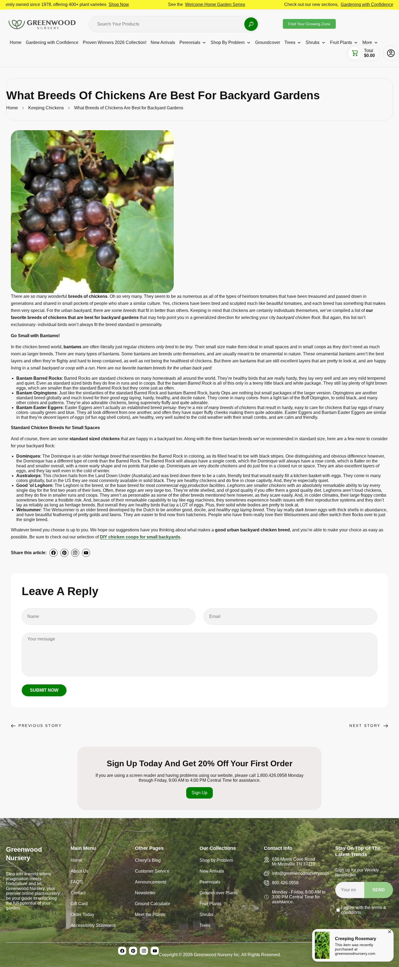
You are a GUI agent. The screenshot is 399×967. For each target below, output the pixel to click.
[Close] (389, 931)
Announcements (150, 882)
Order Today (82, 915)
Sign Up (199, 792)
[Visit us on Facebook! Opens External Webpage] (53, 553)
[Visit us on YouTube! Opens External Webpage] (86, 553)
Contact (78, 893)
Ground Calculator (152, 904)
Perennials (209, 882)
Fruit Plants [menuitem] (341, 42)
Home (12, 108)
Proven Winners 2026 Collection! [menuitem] (114, 42)
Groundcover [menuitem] (267, 42)
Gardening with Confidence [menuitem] (52, 42)
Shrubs (206, 915)
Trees (204, 926)
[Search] (251, 24)
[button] (355, 53)
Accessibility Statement (93, 926)
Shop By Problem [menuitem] (228, 42)
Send (378, 890)
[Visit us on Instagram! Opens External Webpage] (75, 553)
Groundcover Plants (218, 893)
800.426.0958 (285, 882)
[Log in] (391, 53)
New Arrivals (211, 872)
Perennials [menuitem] (189, 42)
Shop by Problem (216, 861)
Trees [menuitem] (289, 42)
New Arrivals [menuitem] (163, 42)
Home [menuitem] (15, 42)
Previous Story (40, 725)
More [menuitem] (367, 42)
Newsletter (145, 893)
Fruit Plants (210, 904)
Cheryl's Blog (148, 861)
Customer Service (152, 872)
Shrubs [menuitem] (312, 42)
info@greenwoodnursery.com (300, 873)
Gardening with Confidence (329, 4)
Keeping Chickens (46, 108)
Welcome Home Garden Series (178, 4)
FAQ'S (77, 882)
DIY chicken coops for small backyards (140, 537)
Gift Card (79, 904)
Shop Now (81, 4)
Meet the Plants (150, 915)
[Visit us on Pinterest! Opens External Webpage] (64, 553)
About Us (79, 872)
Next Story (365, 725)
